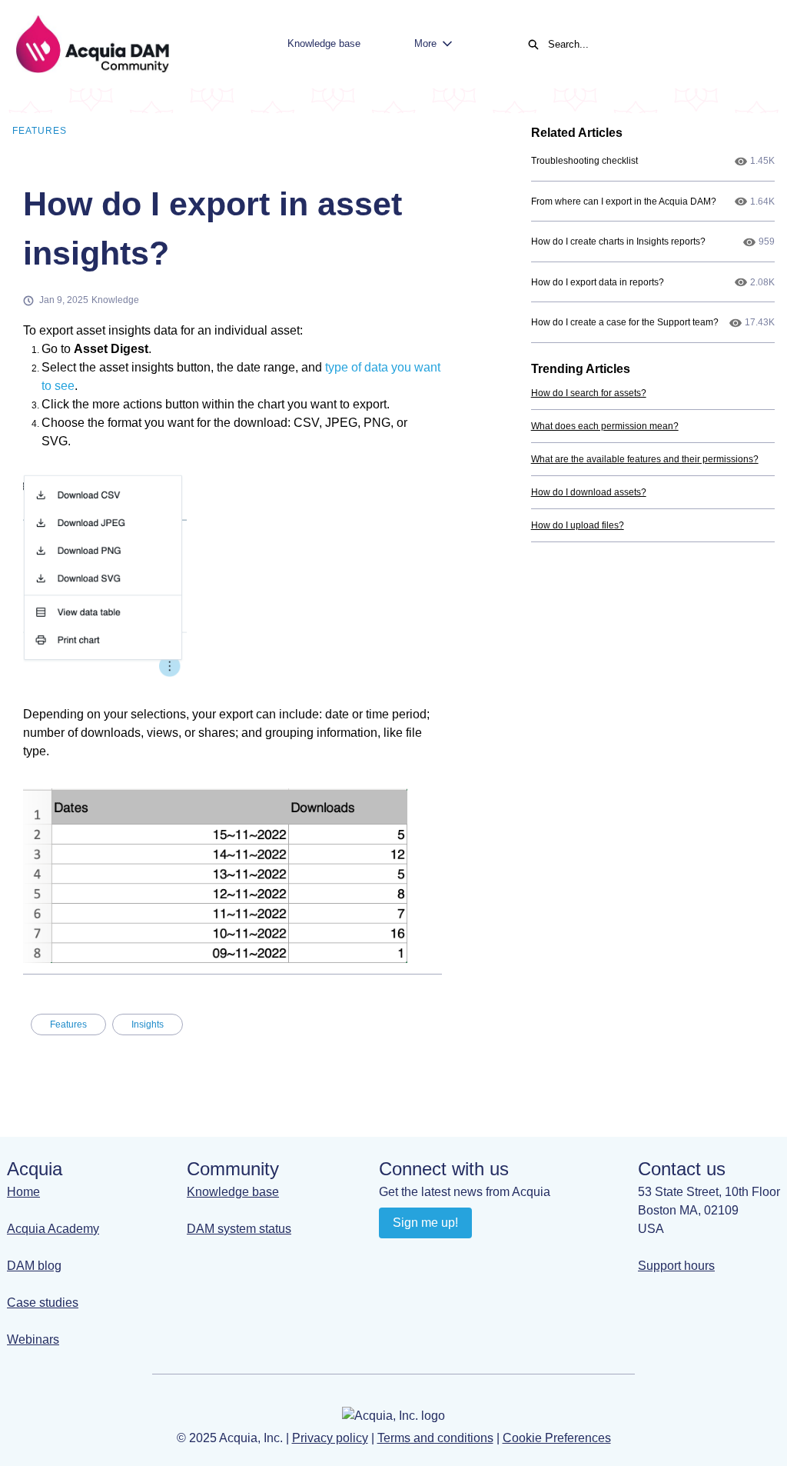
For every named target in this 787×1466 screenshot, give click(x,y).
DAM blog (34, 1265)
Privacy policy (330, 1437)
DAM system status (239, 1228)
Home (23, 1191)
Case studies (42, 1302)
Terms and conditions (435, 1437)
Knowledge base (323, 43)
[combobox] (651, 44)
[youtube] (422, 1257)
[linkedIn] (392, 1257)
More (425, 43)
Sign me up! (425, 1222)
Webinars (33, 1339)
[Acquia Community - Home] (92, 44)
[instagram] (452, 1257)
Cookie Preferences (557, 1437)
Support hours (676, 1265)
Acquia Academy (53, 1228)
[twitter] (482, 1257)
